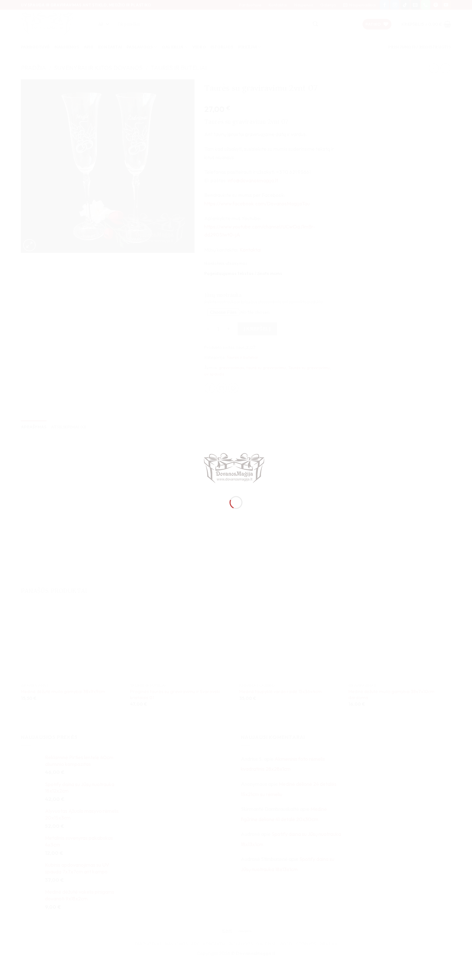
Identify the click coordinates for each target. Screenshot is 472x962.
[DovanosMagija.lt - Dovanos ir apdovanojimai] (236, 469)
